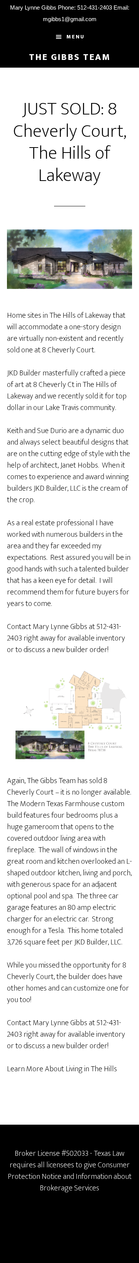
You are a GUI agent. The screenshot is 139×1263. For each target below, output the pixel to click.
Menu (75, 36)
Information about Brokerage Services (86, 1182)
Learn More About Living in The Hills (62, 1068)
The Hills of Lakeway (80, 315)
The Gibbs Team (69, 57)
